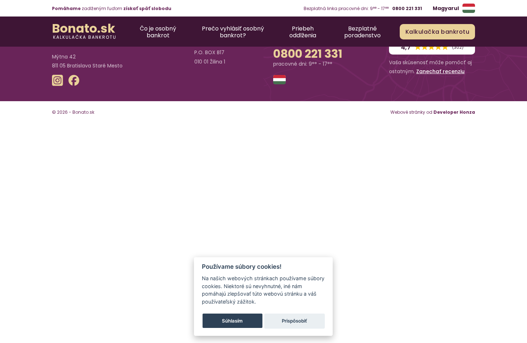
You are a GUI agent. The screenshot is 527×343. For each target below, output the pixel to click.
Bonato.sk (83, 28)
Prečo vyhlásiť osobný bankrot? (233, 31)
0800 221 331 (407, 8)
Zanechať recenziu (440, 71)
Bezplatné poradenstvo (362, 31)
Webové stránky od (432, 112)
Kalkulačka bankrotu (85, 36)
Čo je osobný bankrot (158, 31)
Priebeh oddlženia (302, 31)
